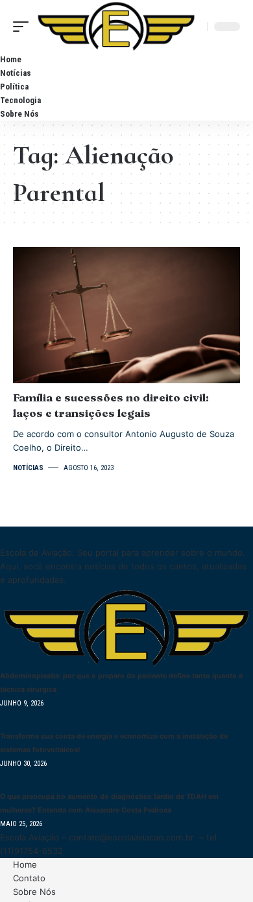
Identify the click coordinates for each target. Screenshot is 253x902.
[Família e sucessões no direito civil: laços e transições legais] (126, 315)
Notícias (28, 468)
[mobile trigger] (24, 26)
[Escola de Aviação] (116, 26)
